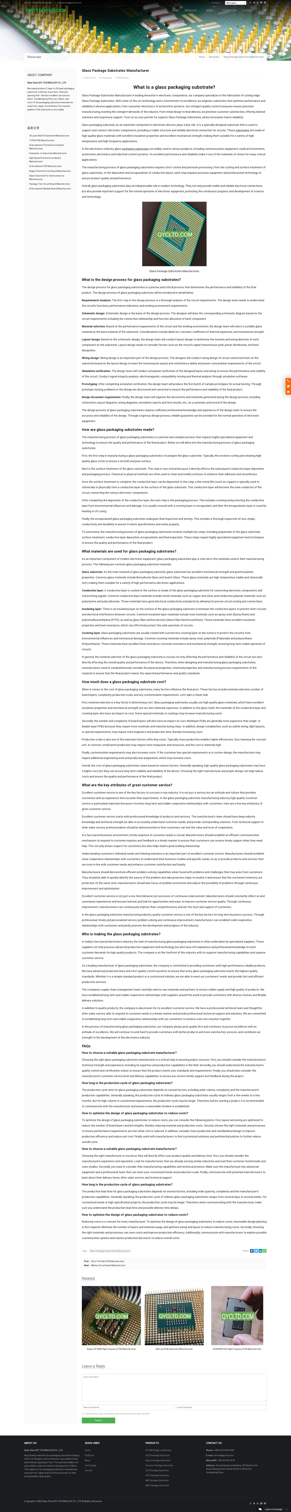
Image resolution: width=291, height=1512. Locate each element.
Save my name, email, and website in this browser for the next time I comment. (118, 1414)
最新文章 (33, 128)
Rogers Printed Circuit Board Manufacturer (50, 171)
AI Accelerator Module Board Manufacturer (50, 188)
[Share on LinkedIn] (260, 1252)
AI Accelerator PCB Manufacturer (45, 166)
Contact (215, 3)
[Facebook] (250, 3)
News (87, 1460)
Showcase (34, 57)
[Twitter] (254, 3)
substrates (242, 130)
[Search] (265, 10)
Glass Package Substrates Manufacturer (110, 1251)
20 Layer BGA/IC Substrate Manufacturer (49, 135)
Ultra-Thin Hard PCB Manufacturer (107, 1261)
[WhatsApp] (261, 3)
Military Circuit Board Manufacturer (108, 1265)
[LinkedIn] (257, 3)
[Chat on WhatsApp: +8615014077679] (288, 386)
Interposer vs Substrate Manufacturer (48, 153)
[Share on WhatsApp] (265, 1252)
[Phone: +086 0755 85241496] (288, 381)
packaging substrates (135, 148)
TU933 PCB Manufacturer (41, 140)
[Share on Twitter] (256, 1252)
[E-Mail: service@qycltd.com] (288, 392)
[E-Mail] (265, 3)
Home (88, 1450)
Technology (90, 1465)
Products (89, 1455)
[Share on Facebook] (252, 1252)
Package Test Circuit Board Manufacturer (49, 184)
